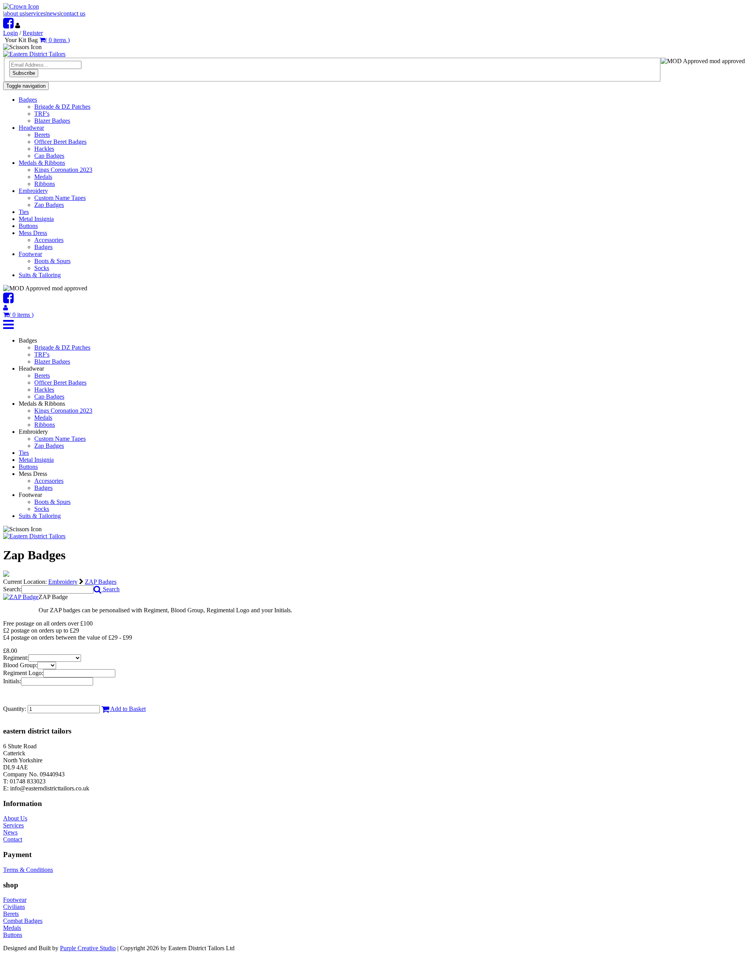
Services (13, 825)
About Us (15, 818)
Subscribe (23, 73)
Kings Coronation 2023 (63, 169)
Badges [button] (28, 99)
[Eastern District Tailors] (34, 54)
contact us (73, 13)
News (10, 832)
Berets (42, 134)
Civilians (14, 906)
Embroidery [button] (33, 190)
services (36, 13)
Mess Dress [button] (33, 233)
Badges (43, 247)
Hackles (44, 148)
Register (33, 33)
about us (14, 13)
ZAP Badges (100, 581)
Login (10, 33)
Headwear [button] (31, 127)
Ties (24, 212)
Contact (12, 839)
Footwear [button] (30, 254)
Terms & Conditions (28, 869)
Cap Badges (49, 155)
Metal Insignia (36, 219)
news (53, 13)
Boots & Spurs (52, 261)
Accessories (49, 240)
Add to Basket (127, 708)
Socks (41, 268)
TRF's (41, 113)
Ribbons (44, 183)
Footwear (14, 899)
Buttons (28, 226)
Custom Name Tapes (60, 197)
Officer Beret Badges (60, 141)
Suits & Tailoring (40, 275)
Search (110, 589)
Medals (43, 176)
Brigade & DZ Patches (62, 106)
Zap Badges (49, 204)
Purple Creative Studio (88, 948)
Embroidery (63, 581)
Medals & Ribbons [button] (42, 162)
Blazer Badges (52, 120)
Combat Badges (22, 920)
